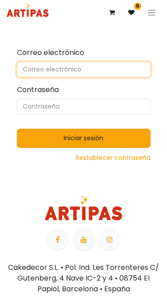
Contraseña (38, 89)
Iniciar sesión (83, 138)
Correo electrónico (50, 52)
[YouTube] (83, 239)
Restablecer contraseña (113, 157)
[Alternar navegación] (151, 12)
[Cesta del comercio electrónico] (112, 12)
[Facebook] (57, 239)
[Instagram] (109, 239)
